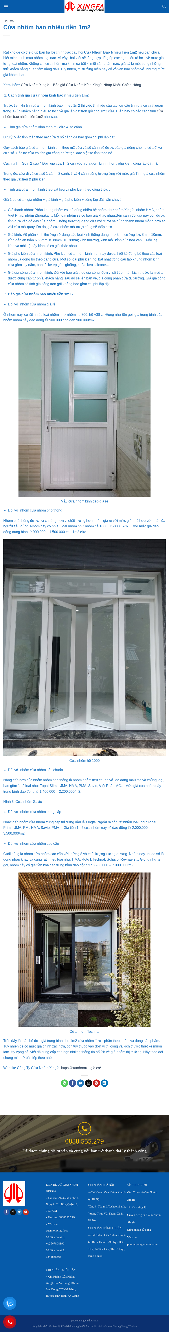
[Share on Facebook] (72, 1083)
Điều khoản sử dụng (139, 1229)
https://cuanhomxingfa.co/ (81, 1068)
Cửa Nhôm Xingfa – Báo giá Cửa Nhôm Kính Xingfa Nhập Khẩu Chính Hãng (81, 85)
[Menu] (6, 6)
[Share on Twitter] (80, 1083)
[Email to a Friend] (88, 1083)
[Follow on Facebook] (6, 1212)
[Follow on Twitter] (19, 1212)
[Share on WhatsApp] (64, 1083)
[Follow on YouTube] (26, 1212)
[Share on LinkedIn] (104, 1083)
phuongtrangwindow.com (142, 1244)
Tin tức (8, 20)
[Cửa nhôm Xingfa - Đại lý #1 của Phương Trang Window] (84, 6)
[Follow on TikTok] (13, 1212)
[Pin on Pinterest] (96, 1083)
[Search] (164, 6)
